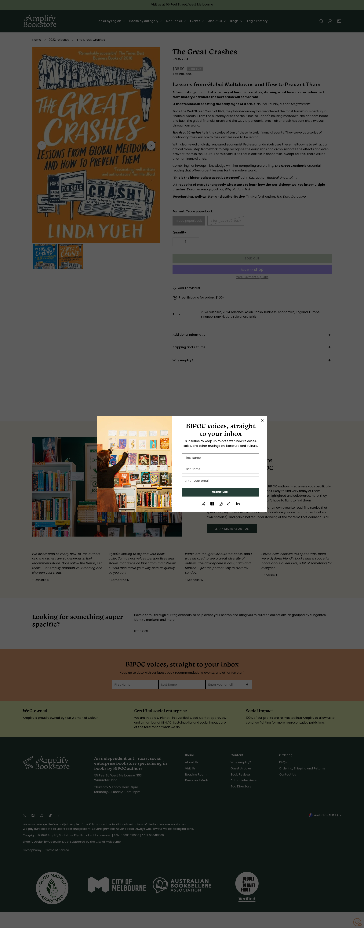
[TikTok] (229, 503)
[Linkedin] (238, 504)
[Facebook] (212, 504)
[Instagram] (221, 504)
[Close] (262, 420)
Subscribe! (220, 492)
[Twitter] (203, 504)
